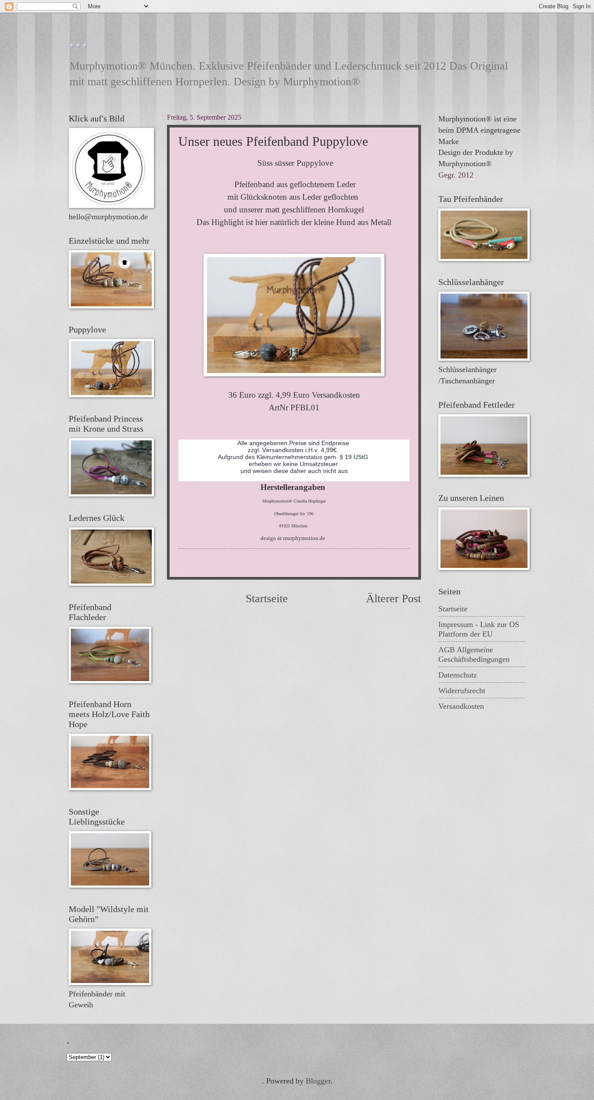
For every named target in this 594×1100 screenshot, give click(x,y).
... (78, 37)
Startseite (267, 598)
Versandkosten (461, 706)
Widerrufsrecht (461, 690)
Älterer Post (393, 598)
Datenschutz (457, 675)
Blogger (318, 1081)
